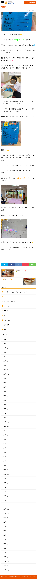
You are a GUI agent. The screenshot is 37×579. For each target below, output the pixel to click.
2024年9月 (5, 430)
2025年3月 (5, 404)
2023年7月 (5, 483)
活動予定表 (7, 320)
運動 (5, 329)
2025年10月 (6, 374)
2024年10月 (6, 426)
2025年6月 (5, 391)
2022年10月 (6, 517)
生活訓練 (6, 325)
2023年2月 (5, 500)
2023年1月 (5, 504)
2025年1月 (5, 413)
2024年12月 (6, 417)
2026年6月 (5, 343)
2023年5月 (5, 491)
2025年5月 (5, 395)
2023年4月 (5, 496)
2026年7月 (5, 339)
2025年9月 (5, 378)
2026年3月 (5, 356)
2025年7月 (5, 387)
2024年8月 (5, 435)
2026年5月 (5, 348)
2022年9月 (5, 522)
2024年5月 (5, 448)
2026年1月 (5, 365)
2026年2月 (5, 361)
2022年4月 (5, 544)
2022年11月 (6, 513)
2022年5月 (5, 539)
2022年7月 (5, 530)
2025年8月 (5, 382)
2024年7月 (5, 439)
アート (6, 296)
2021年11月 (6, 565)
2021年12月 (6, 561)
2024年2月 (5, 461)
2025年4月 (5, 400)
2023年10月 (6, 474)
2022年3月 (5, 548)
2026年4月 (5, 352)
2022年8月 (5, 526)
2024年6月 (5, 443)
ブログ (3, 6)
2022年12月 (6, 509)
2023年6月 (5, 487)
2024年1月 (5, 465)
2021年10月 (6, 570)
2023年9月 (5, 478)
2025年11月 (6, 369)
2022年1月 (5, 557)
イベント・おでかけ (10, 301)
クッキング (7, 306)
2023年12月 (6, 470)
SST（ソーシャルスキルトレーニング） (16, 292)
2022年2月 (5, 552)
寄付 (5, 315)
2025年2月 (5, 409)
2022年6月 (5, 535)
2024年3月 (5, 456)
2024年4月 (5, 452)
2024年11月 (6, 422)
